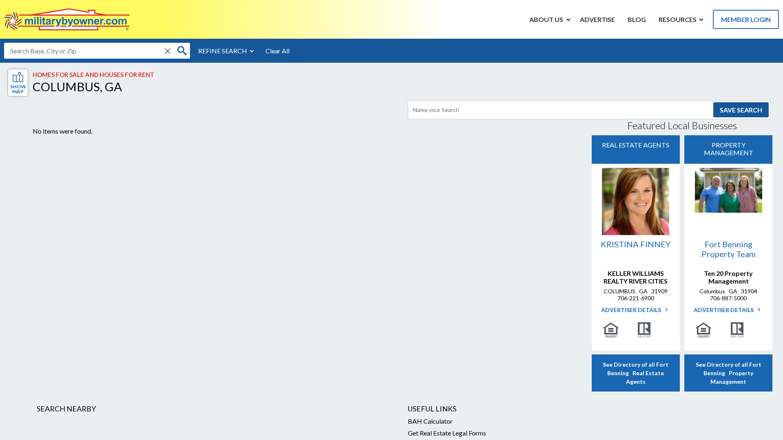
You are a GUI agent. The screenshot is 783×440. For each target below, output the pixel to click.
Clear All (277, 51)
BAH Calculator (430, 421)
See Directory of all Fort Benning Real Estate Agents (635, 373)
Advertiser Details (631, 309)
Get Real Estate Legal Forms (447, 433)
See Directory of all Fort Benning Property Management (728, 373)
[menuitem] (546, 19)
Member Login (746, 19)
